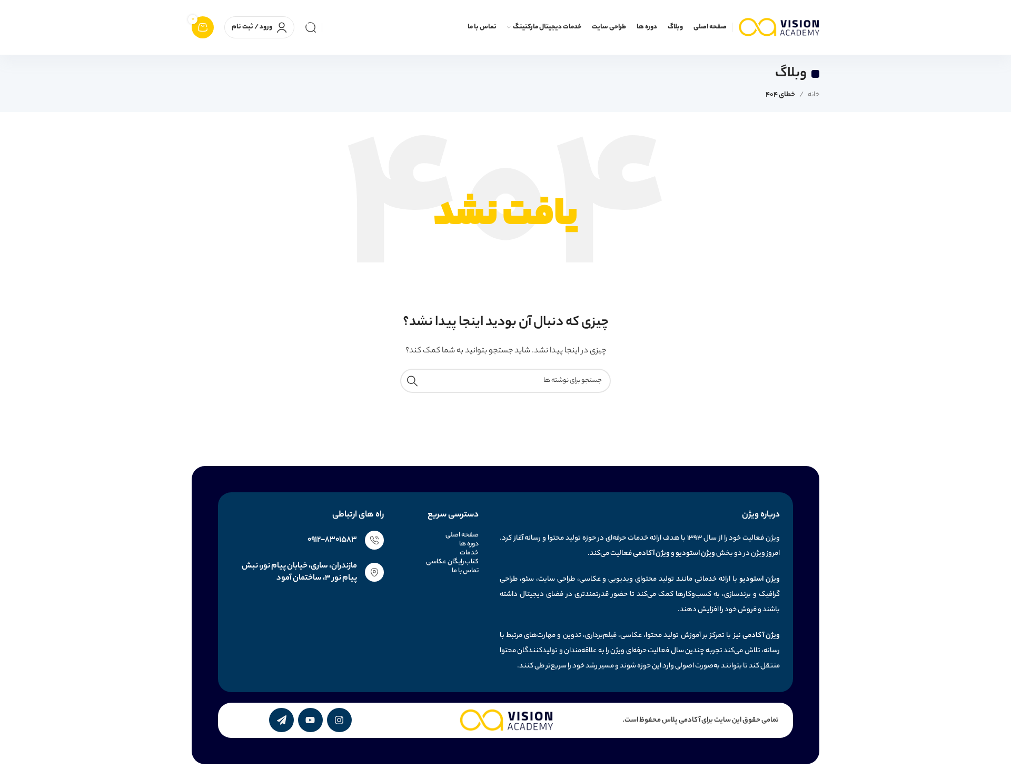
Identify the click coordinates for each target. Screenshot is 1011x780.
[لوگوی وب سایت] (778, 27)
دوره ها (468, 544)
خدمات (469, 553)
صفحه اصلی (461, 535)
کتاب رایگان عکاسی (452, 562)
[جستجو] (311, 27)
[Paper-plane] (281, 720)
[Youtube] (310, 720)
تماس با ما (465, 570)
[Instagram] (339, 720)
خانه (813, 95)
